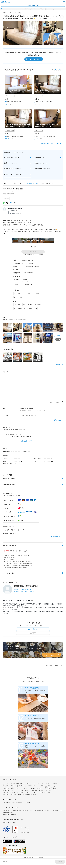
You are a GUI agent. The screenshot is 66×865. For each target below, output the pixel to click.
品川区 (26, 9)
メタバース (5, 792)
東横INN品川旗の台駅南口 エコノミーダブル (46, 9)
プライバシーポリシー (28, 810)
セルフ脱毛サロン (27, 794)
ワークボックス (23, 785)
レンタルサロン (54, 783)
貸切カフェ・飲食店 (50, 787)
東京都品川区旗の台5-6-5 (10, 194)
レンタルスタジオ (24, 783)
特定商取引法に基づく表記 (42, 810)
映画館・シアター (15, 789)
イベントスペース (38, 787)
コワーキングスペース (16, 787)
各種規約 (15, 810)
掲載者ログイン (20, 802)
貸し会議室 (16, 783)
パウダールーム (25, 789)
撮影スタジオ (39, 293)
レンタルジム (6, 787)
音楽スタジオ (31, 785)
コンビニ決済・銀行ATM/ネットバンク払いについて (16, 530)
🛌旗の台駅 (32, 9)
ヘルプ (14, 822)
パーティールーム (44, 783)
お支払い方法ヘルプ (56, 536)
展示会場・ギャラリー (36, 789)
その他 (34, 794)
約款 (20, 810)
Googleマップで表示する (55, 402)
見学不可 (6, 198)
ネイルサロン (6, 789)
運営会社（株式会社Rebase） (10, 814)
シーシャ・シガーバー (33, 792)
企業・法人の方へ (7, 822)
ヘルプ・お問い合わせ (46, 183)
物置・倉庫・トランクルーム (48, 790)
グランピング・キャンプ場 (9, 794)
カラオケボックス (56, 789)
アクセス (15, 183)
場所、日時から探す (34, 5)
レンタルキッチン (50, 785)
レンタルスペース (18, 293)
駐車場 (26, 790)
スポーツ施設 (46, 789)
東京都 (22, 9)
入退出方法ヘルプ (25, 441)
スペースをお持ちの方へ (9, 802)
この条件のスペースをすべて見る (49, 143)
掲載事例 (28, 802)
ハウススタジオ (41, 785)
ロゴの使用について (8, 812)
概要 (5, 183)
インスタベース (6, 9)
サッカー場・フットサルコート (18, 792)
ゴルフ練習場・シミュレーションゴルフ (13, 790)
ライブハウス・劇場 (45, 792)
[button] (17, 158)
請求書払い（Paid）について (10, 533)
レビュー (22, 183)
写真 (9, 183)
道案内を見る (57, 420)
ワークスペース (29, 293)
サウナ (19, 794)
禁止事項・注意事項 (32, 183)
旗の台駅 (31, 415)
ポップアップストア (34, 790)
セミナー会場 (14, 785)
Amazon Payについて (8, 526)
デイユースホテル (15, 9)
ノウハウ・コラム (7, 810)
